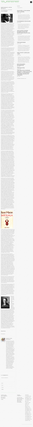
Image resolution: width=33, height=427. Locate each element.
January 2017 (27, 407)
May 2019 (27, 401)
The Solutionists (6, 10)
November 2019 (28, 398)
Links (2, 399)
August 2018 (27, 402)
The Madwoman (21, 42)
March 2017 (27, 406)
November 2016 (28, 410)
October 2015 (28, 415)
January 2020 (28, 397)
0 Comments (5, 11)
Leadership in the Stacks (24, 21)
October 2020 (28, 396)
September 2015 (28, 416)
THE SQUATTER (21, 67)
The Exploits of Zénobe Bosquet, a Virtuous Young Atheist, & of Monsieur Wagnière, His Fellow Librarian (24, 73)
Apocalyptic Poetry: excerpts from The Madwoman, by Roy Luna (23, 31)
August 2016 (27, 411)
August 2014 (27, 420)
